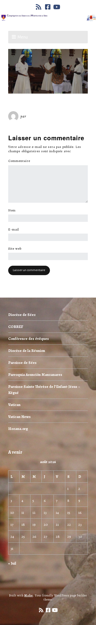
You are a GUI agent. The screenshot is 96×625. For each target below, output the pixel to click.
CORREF (15, 326)
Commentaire (20, 161)
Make (28, 595)
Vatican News (19, 416)
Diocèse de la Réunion (26, 350)
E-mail (15, 229)
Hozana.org (18, 428)
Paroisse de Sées (22, 362)
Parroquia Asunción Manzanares (35, 374)
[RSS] (39, 7)
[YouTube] (56, 7)
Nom (13, 210)
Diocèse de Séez (22, 314)
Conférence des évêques (28, 338)
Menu (22, 37)
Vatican (14, 404)
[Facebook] (48, 7)
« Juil (12, 563)
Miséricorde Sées (43, 116)
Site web (15, 249)
